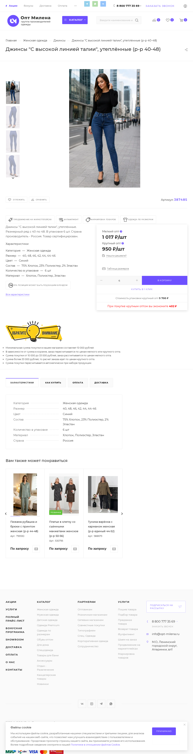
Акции (11, 601)
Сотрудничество (88, 646)
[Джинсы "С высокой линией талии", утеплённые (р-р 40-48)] (104, 128)
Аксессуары (44, 660)
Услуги (11, 609)
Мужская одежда (48, 614)
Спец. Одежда (87, 635)
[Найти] (136, 20)
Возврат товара (128, 628)
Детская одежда (47, 619)
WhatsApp (95, 4)
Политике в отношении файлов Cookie (95, 744)
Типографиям (86, 630)
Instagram (92, 704)
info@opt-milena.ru (165, 634)
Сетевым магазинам (90, 619)
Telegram (87, 4)
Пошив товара (127, 609)
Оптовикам (85, 609)
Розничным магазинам (92, 614)
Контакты (14, 669)
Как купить (53, 382)
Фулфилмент (126, 634)
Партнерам (87, 601)
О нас (10, 662)
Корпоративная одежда (93, 641)
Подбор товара (127, 614)
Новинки (43, 683)
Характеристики (22, 382)
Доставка (101, 382)
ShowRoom (15, 639)
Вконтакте (103, 4)
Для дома (43, 644)
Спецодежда (45, 650)
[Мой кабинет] (185, 6)
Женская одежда (48, 609)
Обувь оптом (45, 639)
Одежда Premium (48, 625)
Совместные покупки (91, 625)
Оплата (78, 382)
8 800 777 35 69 (128, 6)
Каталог (44, 601)
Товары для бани (48, 655)
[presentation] (13, 80)
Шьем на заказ (127, 639)
